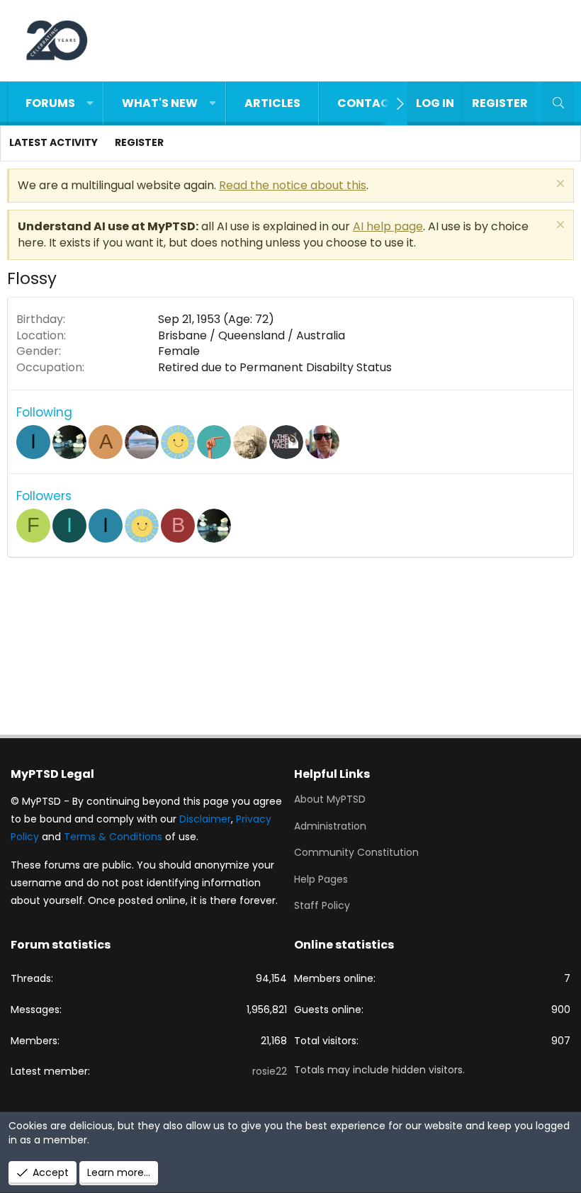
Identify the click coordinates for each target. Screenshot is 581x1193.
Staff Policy (322, 905)
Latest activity (53, 142)
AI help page (388, 226)
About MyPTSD (330, 799)
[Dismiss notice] (559, 185)
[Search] (558, 103)
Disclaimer (205, 819)
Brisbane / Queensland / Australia (251, 335)
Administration (330, 826)
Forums (50, 103)
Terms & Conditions (113, 837)
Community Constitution (356, 852)
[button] (90, 103)
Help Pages (321, 879)
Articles (272, 103)
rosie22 (269, 1071)
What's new (160, 103)
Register (139, 142)
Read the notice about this (292, 185)
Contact (367, 103)
